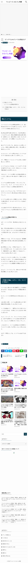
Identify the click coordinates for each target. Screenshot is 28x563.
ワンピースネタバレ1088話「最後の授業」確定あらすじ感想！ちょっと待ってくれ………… (14, 515)
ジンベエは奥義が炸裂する (12, 104)
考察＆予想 (5, 42)
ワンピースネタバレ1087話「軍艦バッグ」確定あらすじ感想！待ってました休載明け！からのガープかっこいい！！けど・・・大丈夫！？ (14, 521)
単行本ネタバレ (7, 541)
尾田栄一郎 (6, 543)
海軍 (4, 549)
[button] (26, 2)
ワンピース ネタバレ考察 (14, 2)
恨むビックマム (8, 102)
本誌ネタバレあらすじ (9, 547)
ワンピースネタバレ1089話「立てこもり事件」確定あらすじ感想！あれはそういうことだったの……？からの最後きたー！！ (14, 511)
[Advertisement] (14, 19)
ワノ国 (5, 537)
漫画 (4, 553)
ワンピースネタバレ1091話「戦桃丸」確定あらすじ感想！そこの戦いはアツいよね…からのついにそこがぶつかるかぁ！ (14, 499)
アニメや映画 (7, 535)
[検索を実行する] (25, 434)
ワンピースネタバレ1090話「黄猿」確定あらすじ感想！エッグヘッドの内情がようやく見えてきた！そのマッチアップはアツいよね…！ (14, 505)
